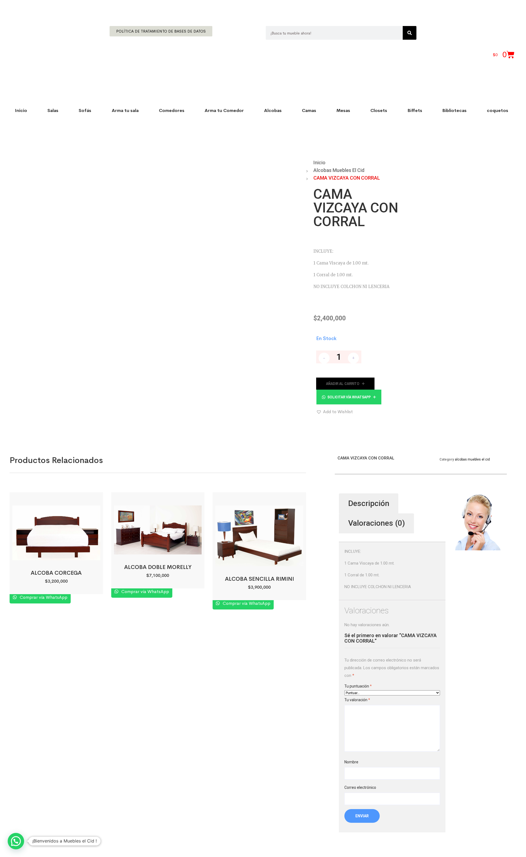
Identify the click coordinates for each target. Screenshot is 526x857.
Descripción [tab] (368, 503)
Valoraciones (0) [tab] (376, 523)
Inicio (21, 110)
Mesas (343, 110)
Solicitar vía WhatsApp (349, 397)
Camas (309, 110)
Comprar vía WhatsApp (43, 597)
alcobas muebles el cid (338, 170)
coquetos (497, 110)
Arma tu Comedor (224, 110)
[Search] (409, 33)
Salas (52, 110)
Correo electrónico (360, 787)
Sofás (85, 110)
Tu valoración (357, 700)
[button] (348, 397)
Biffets (415, 110)
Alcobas (273, 110)
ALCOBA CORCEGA (56, 573)
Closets (378, 110)
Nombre (351, 762)
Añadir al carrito (342, 383)
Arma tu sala (125, 110)
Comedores (171, 110)
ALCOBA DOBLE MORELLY (157, 567)
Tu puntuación (358, 686)
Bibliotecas (454, 110)
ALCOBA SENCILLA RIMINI (259, 579)
